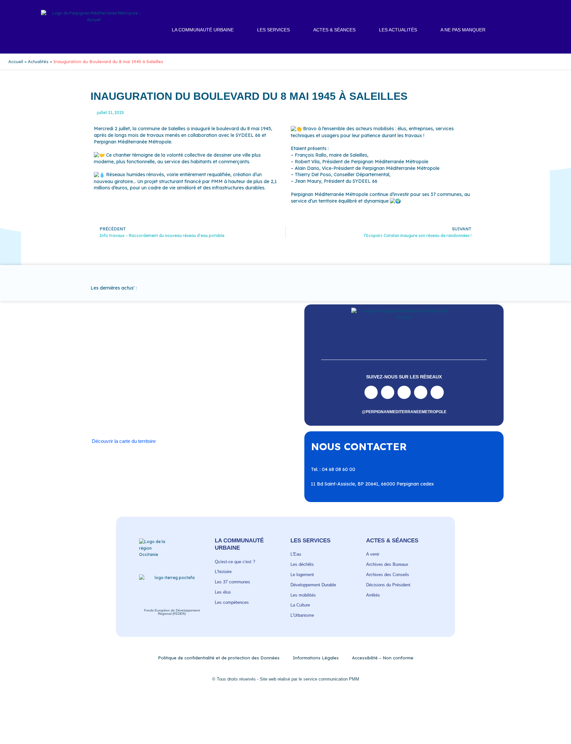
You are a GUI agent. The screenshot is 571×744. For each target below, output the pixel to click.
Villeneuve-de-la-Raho (108, 416)
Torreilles (161, 410)
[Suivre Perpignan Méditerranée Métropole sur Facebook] (371, 392)
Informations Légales (316, 657)
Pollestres (136, 397)
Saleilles (111, 410)
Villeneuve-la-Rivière (161, 416)
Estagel (248, 383)
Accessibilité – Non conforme (382, 657)
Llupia (139, 390)
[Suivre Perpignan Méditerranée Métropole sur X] (437, 392)
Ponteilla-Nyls (167, 397)
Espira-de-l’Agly (216, 383)
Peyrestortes (253, 390)
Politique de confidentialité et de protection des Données (219, 657)
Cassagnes (134, 383)
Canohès (251, 377)
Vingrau (197, 416)
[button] (530, 30)
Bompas (131, 377)
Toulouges (187, 410)
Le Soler (118, 390)
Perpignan (222, 390)
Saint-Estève (230, 397)
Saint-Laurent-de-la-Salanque (176, 403)
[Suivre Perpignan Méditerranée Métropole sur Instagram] (387, 392)
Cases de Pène (100, 383)
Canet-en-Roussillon (197, 377)
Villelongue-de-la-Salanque (234, 410)
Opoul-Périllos (190, 390)
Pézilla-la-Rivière (102, 397)
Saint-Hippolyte (120, 403)
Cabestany (158, 377)
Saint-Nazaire (229, 403)
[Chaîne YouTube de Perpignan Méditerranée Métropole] (404, 392)
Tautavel (135, 410)
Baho (90, 377)
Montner (160, 390)
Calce (230, 377)
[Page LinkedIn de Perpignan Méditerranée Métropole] (420, 392)
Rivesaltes (199, 397)
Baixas (108, 377)
